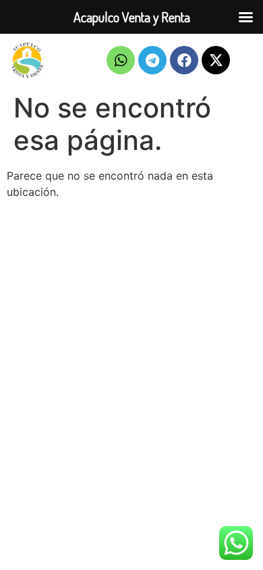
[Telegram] (152, 60)
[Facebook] (184, 60)
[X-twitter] (216, 60)
